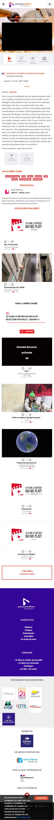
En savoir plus (24, 817)
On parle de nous (28, 639)
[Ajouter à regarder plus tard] (6, 241)
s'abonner (29, 331)
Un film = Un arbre (28, 669)
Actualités (28, 636)
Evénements (28, 633)
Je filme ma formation (28, 663)
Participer (28, 666)
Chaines (28, 630)
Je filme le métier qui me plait (28, 660)
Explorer (12, 19)
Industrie (13, 92)
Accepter (41, 798)
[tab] (9, 59)
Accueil (5, 19)
